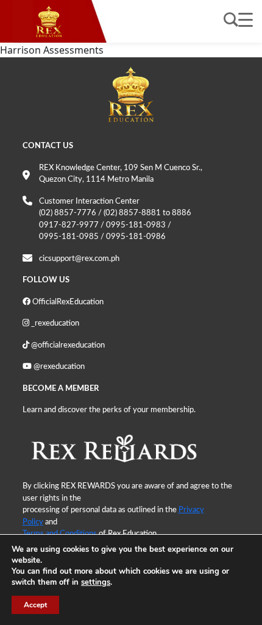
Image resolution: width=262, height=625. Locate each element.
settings (95, 582)
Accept (35, 605)
